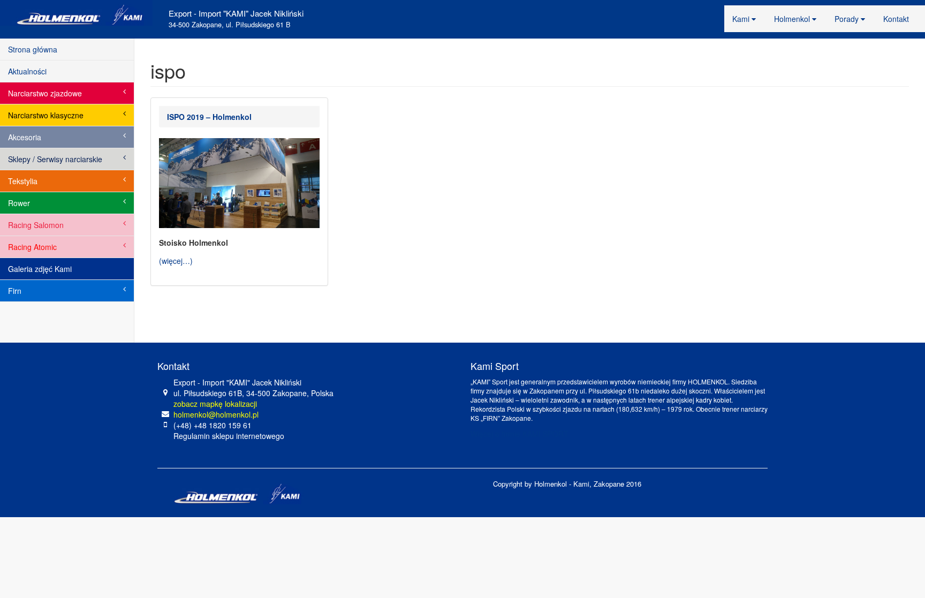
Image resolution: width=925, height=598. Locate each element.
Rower (19, 203)
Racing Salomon (36, 224)
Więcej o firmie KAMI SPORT (519, 433)
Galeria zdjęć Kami (40, 268)
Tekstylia (22, 181)
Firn (14, 290)
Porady (848, 18)
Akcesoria (24, 137)
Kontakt (896, 18)
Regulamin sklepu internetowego (228, 435)
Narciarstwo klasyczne (46, 115)
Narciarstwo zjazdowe (45, 93)
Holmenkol (793, 18)
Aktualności (27, 71)
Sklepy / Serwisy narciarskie (55, 159)
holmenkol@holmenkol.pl (216, 414)
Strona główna (32, 49)
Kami (742, 18)
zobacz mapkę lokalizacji (215, 403)
